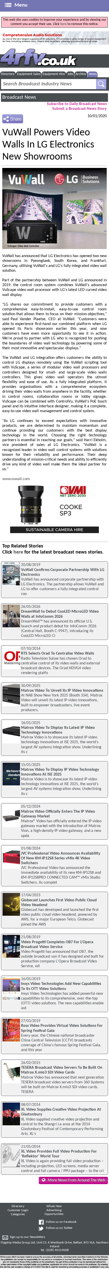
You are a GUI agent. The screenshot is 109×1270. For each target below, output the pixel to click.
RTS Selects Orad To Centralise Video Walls (57, 654)
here (63, 24)
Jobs (70, 74)
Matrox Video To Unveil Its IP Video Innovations (62, 691)
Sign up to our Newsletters (27, 1237)
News (93, 74)
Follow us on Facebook (61, 1222)
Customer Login (18, 1210)
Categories (18, 1214)
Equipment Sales (28, 74)
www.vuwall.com (16, 479)
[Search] (101, 84)
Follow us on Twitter (59, 1228)
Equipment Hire (54, 74)
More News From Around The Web (76, 1180)
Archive (81, 74)
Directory (7, 74)
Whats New (54, 1206)
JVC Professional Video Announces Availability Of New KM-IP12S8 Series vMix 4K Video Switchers (60, 858)
